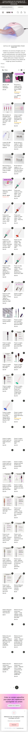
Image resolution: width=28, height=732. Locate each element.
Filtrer (6, 70)
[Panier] (25, 12)
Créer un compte (14, 705)
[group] (18, 92)
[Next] (26, 2)
